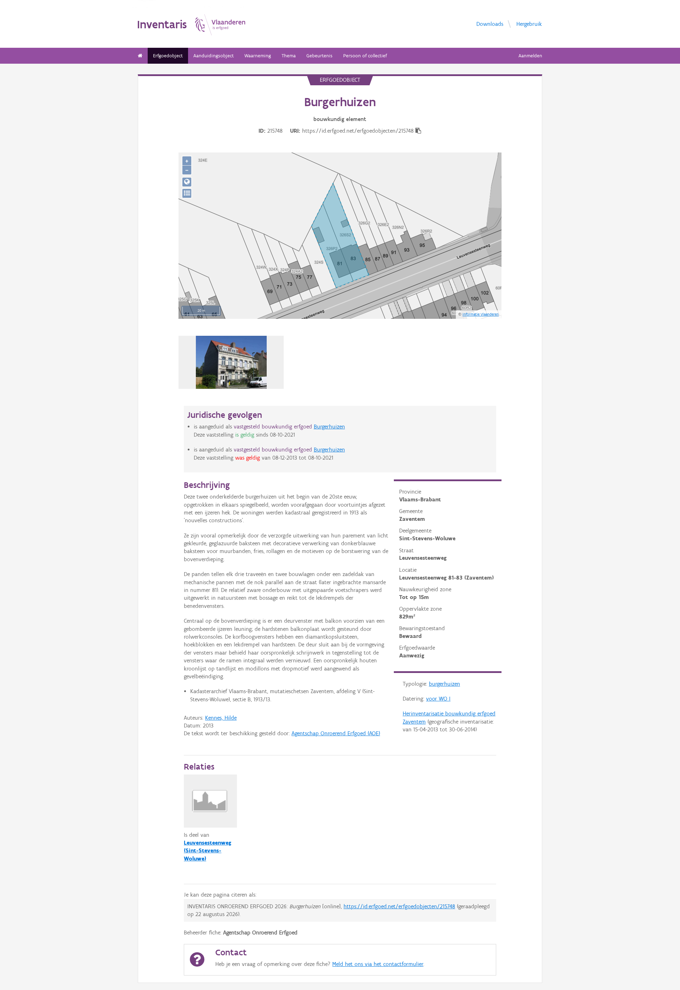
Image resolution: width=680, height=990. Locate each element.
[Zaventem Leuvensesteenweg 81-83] (231, 362)
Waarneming (257, 56)
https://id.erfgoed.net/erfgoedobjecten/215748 (399, 906)
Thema (289, 56)
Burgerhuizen (329, 426)
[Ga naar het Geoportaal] (186, 182)
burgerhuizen (444, 683)
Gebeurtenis (319, 56)
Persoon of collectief (365, 56)
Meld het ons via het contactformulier (377, 964)
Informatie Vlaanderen (481, 314)
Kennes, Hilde (221, 717)
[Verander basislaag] (186, 193)
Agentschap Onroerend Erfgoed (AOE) (335, 733)
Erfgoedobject (168, 56)
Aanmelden (530, 56)
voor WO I (438, 698)
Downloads (489, 23)
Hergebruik (529, 23)
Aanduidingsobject (213, 56)
